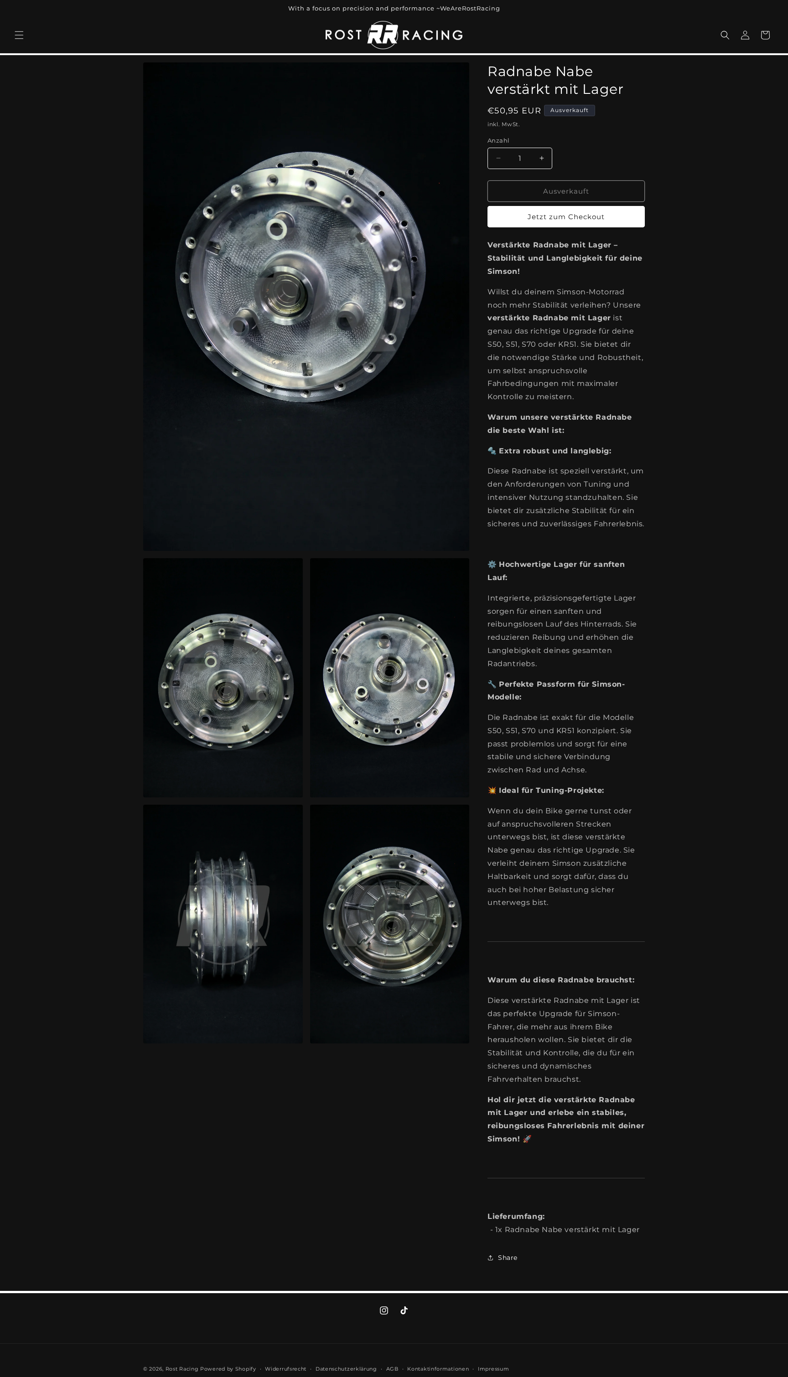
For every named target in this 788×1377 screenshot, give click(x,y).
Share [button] (508, 1258)
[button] (19, 35)
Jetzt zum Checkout (566, 216)
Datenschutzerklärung (346, 1368)
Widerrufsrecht (285, 1368)
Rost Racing (182, 1369)
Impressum (493, 1368)
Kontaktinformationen (438, 1368)
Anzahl (498, 140)
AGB (392, 1368)
